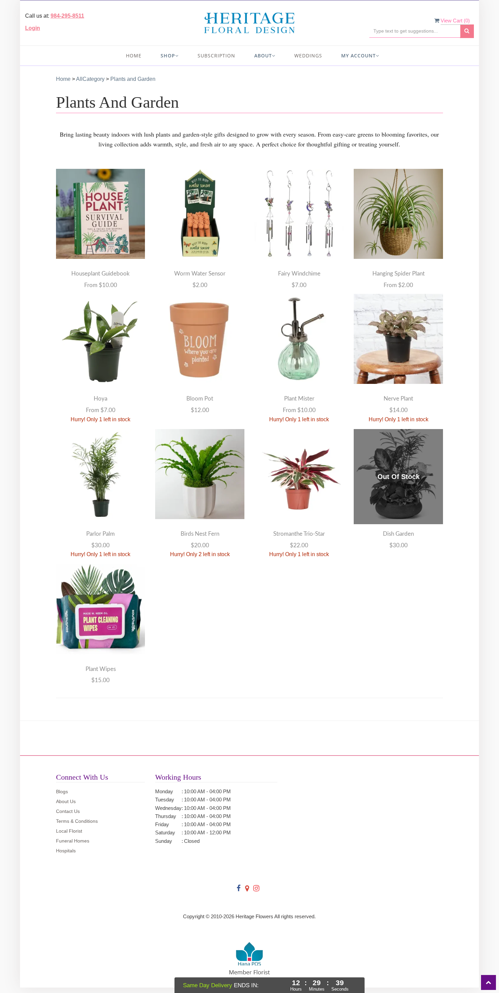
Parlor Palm (100, 534)
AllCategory (90, 79)
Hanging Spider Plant (398, 274)
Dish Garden (398, 534)
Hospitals (66, 850)
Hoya (100, 399)
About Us (66, 801)
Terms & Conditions (77, 821)
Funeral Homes (72, 841)
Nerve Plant (398, 399)
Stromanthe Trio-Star (299, 534)
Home (134, 55)
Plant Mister (299, 399)
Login (32, 28)
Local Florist (69, 831)
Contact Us (68, 811)
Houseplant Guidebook (100, 274)
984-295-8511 (67, 16)
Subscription (216, 55)
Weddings (308, 55)
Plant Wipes (101, 669)
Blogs (62, 791)
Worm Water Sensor (199, 274)
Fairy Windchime (299, 274)
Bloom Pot (199, 399)
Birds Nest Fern (200, 534)
